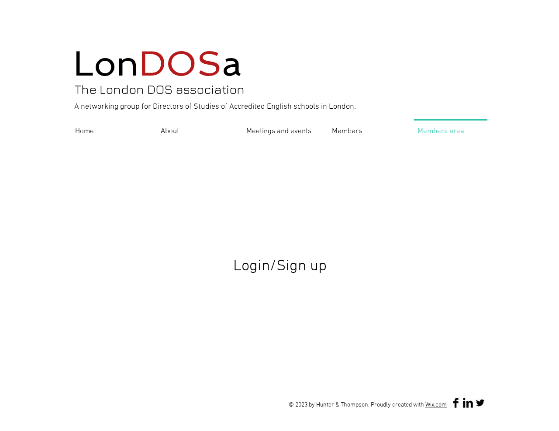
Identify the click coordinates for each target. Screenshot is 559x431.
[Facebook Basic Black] (456, 403)
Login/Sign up (280, 266)
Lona (157, 63)
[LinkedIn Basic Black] (468, 403)
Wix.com (436, 405)
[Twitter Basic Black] (480, 403)
